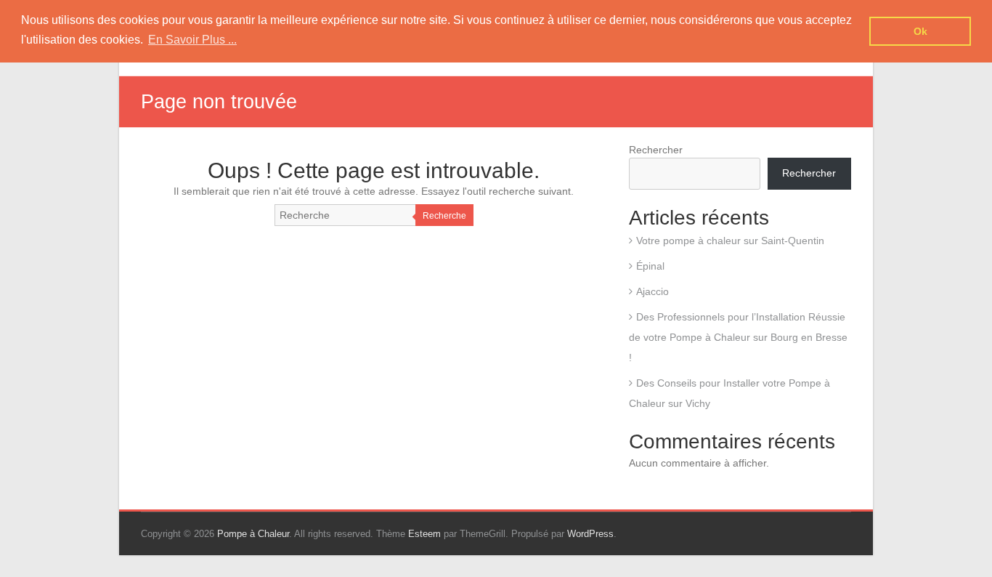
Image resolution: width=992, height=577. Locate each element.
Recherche (444, 216)
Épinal (650, 266)
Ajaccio (652, 291)
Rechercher (656, 150)
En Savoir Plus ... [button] (192, 39)
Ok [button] (920, 31)
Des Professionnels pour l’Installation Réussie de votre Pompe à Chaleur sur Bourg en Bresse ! (738, 337)
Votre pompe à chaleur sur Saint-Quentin (730, 240)
